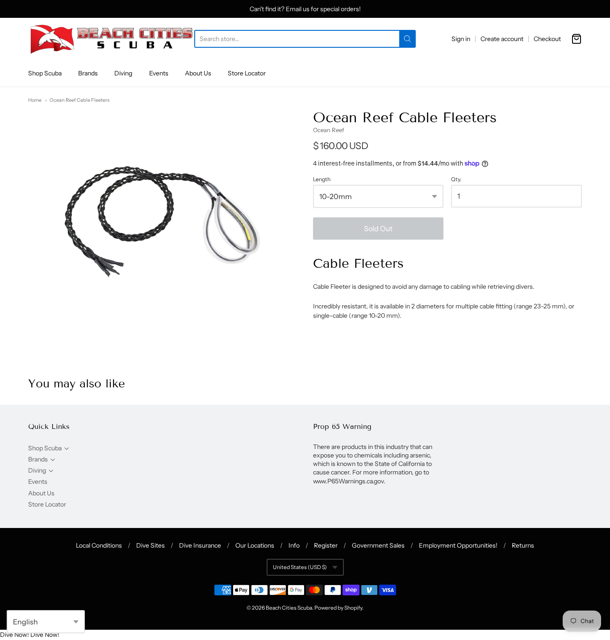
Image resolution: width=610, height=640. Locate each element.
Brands (88, 73)
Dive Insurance (200, 545)
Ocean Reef (328, 129)
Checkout (547, 39)
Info (294, 545)
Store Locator (247, 73)
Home (35, 100)
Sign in (460, 39)
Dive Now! (14, 635)
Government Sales (378, 545)
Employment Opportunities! (458, 545)
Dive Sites (150, 545)
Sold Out (378, 228)
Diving (123, 73)
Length (321, 179)
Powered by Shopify (338, 607)
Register (326, 545)
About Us (198, 73)
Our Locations (254, 545)
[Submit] (407, 39)
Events (158, 73)
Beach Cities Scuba (289, 607)
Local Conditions (99, 545)
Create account (501, 39)
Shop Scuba (45, 73)
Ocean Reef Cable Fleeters (79, 100)
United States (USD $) (300, 567)
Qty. (456, 179)
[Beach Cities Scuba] (111, 38)
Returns (523, 545)
